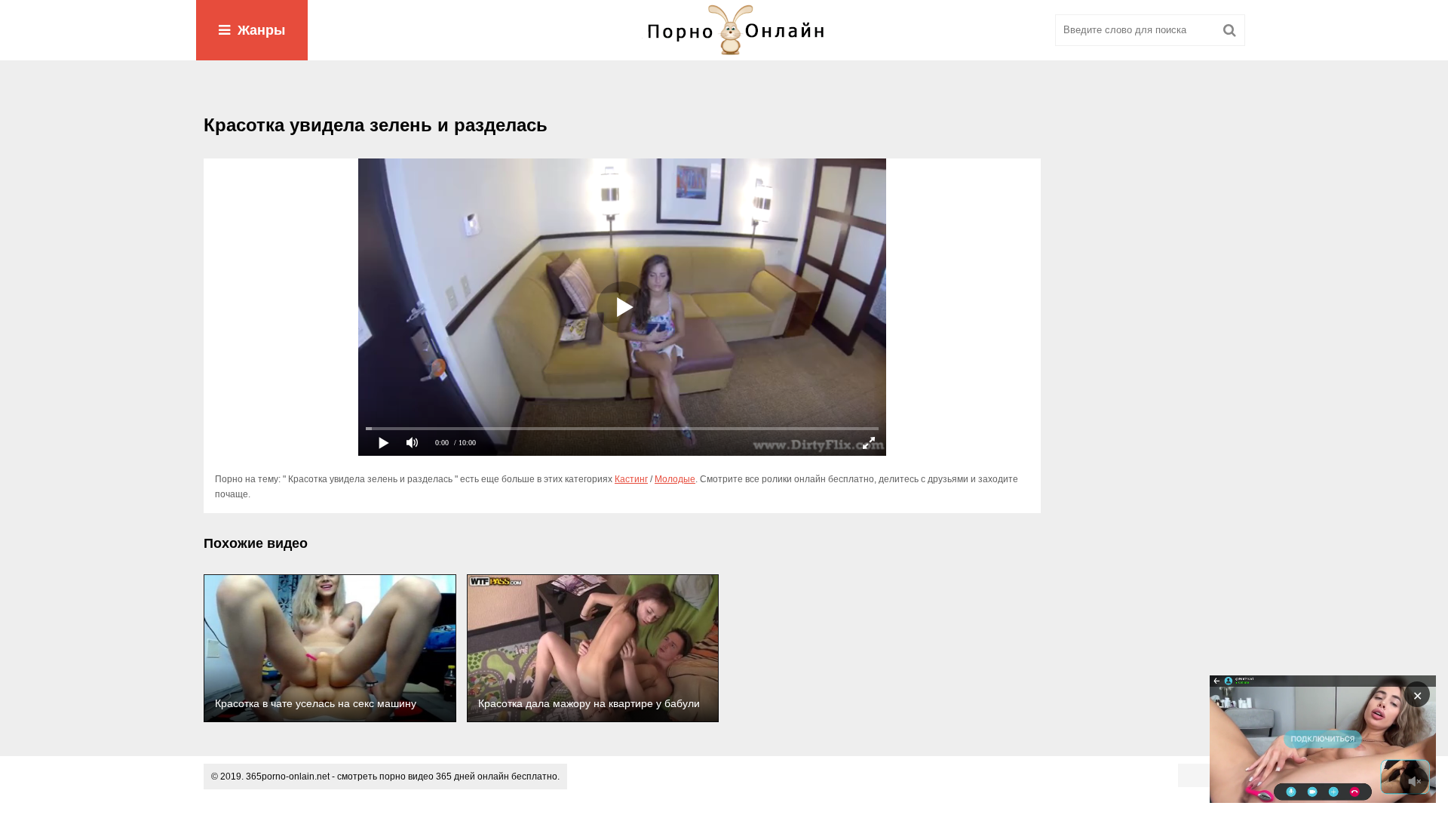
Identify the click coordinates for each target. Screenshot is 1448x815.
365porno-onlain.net (288, 776)
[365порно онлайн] (724, 30)
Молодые (675, 479)
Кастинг (631, 479)
